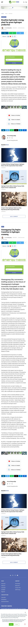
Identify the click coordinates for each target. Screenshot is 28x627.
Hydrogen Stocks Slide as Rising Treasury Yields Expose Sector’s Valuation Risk (12, 187)
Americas (10, 13)
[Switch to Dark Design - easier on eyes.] (24, 2)
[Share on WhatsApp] (12, 33)
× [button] (25, 612)
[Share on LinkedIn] (5, 33)
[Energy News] (14, 2)
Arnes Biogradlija (8, 27)
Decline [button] (16, 624)
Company (17, 581)
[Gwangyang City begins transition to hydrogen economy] (14, 255)
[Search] (26, 2)
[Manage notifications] (25, 624)
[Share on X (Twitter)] (20, 33)
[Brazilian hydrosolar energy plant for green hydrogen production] (14, 45)
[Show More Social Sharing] (25, 33)
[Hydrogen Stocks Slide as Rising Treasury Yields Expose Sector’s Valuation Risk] (14, 177)
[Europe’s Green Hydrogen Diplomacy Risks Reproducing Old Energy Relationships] (14, 199)
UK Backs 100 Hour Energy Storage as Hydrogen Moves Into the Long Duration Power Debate (12, 165)
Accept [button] (11, 624)
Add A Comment (14, 216)
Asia (3, 226)
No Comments (21, 27)
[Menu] (2, 2)
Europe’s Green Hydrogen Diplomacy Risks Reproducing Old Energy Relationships (11, 208)
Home (6, 13)
